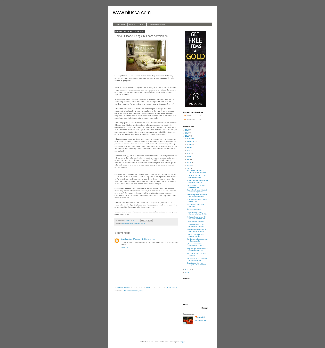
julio (188, 150)
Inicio (148, 287)
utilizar (143, 223)
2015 (187, 130)
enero (189, 168)
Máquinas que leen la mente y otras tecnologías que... (197, 249)
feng (135, 223)
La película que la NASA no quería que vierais (196, 176)
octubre (189, 144)
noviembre (191, 141)
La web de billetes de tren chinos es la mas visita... (196, 225)
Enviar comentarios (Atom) (133, 291)
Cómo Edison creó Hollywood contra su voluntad (197, 259)
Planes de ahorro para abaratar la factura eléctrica (197, 213)
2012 (187, 136)
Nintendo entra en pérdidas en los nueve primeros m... (197, 181)
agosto (189, 147)
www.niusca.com (132, 12)
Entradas (189, 116)
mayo (189, 156)
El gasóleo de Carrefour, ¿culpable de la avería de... (197, 264)
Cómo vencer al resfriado (195, 222)
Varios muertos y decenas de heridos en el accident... (197, 230)
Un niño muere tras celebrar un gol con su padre (197, 240)
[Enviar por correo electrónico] (141, 220)
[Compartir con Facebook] (149, 220)
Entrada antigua (171, 287)
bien (123, 223)
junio (189, 153)
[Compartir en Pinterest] (151, 220)
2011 (187, 269)
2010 (187, 272)
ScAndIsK (201, 317)
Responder (124, 247)
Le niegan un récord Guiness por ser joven (197, 200)
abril (188, 159)
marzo (189, 162)
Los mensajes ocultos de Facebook (195, 205)
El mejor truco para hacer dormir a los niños (195, 235)
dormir (131, 223)
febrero (189, 165)
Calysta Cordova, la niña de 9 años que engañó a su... (197, 191)
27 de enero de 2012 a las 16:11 (144, 239)
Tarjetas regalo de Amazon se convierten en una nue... (197, 195)
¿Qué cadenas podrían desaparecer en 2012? (195, 245)
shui (138, 223)
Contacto (142, 24)
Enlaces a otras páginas (156, 24)
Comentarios (190, 120)
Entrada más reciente (122, 287)
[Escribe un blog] (144, 220)
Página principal (120, 24)
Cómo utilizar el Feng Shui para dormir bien (196, 186)
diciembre (190, 138)
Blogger (182, 342)
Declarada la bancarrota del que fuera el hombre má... (196, 218)
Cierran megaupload (194, 209)
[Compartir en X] (146, 220)
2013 (187, 133)
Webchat (132, 24)
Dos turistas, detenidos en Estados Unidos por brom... (197, 171)
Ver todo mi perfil (200, 320)
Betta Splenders (126, 239)
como (127, 223)
